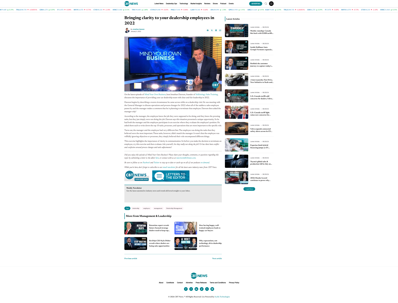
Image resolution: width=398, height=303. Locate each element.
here (157, 158)
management (158, 208)
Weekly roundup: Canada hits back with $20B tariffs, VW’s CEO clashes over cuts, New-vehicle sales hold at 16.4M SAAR (261, 32)
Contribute (170, 283)
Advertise (189, 283)
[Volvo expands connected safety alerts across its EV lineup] (236, 128)
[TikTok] (202, 289)
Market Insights (196, 4)
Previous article (130, 259)
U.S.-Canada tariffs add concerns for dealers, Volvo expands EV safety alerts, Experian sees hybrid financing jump (261, 97)
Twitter (156, 163)
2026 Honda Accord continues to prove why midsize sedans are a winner (261, 179)
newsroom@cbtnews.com (186, 158)
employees (146, 208)
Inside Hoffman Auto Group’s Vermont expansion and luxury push (261, 48)
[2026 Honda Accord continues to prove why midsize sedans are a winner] (236, 177)
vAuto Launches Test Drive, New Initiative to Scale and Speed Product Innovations (261, 81)
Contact (180, 283)
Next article (217, 259)
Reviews (207, 4)
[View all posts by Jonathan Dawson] (127, 30)
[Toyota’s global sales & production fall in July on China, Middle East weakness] (236, 161)
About (161, 283)
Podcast (223, 4)
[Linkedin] (216, 30)
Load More (249, 189)
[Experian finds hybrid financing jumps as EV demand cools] (236, 144)
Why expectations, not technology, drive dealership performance (210, 243)
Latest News (158, 4)
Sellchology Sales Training (207, 95)
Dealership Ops (171, 4)
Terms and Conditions (218, 283)
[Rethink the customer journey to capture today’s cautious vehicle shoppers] (236, 63)
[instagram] (191, 289)
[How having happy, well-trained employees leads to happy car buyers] (185, 228)
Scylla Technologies (222, 297)
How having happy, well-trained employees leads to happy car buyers (209, 228)
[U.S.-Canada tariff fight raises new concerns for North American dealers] (236, 112)
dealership (135, 208)
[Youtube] (212, 289)
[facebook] (186, 289)
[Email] (220, 30)
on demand (205, 163)
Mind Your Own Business (155, 95)
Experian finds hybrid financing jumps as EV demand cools (259, 146)
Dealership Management (174, 208)
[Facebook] (207, 30)
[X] (212, 30)
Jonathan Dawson (138, 29)
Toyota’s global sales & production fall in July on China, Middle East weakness (260, 163)
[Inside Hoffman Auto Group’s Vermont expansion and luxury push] (236, 46)
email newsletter (169, 167)
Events (231, 4)
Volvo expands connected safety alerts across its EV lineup (260, 130)
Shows (215, 4)
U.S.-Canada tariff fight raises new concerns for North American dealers (260, 114)
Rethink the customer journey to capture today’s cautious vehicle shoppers (260, 65)
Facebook (146, 163)
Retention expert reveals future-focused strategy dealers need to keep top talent (159, 228)
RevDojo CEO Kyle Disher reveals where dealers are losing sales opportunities (159, 243)
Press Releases (201, 283)
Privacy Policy (234, 283)
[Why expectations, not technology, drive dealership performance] (185, 243)
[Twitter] (207, 289)
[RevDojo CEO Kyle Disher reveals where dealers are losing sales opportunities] (135, 243)
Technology (184, 4)
